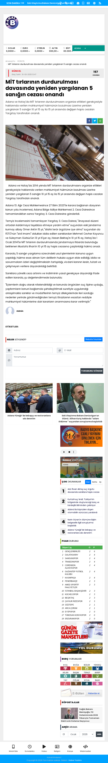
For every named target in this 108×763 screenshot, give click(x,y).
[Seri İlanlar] (83, 3)
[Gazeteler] (88, 3)
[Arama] (66, 3)
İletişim (57, 751)
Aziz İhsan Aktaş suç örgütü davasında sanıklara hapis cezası (81, 491)
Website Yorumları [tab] (93, 339)
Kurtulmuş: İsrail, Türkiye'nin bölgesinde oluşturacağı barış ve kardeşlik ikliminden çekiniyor (80, 502)
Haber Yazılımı (75, 760)
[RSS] (100, 3)
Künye (70, 751)
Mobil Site (13, 751)
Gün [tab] (88, 482)
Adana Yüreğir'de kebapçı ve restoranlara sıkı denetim (79, 531)
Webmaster (85, 751)
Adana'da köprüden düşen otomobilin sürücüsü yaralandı (79, 511)
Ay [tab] (100, 482)
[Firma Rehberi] (78, 3)
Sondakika (29, 751)
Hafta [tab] (94, 482)
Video (44, 751)
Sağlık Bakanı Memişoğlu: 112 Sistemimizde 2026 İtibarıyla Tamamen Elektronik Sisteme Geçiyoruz (80, 715)
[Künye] (94, 3)
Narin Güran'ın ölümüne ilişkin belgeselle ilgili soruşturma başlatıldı (79, 522)
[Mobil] (60, 3)
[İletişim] (72, 3)
